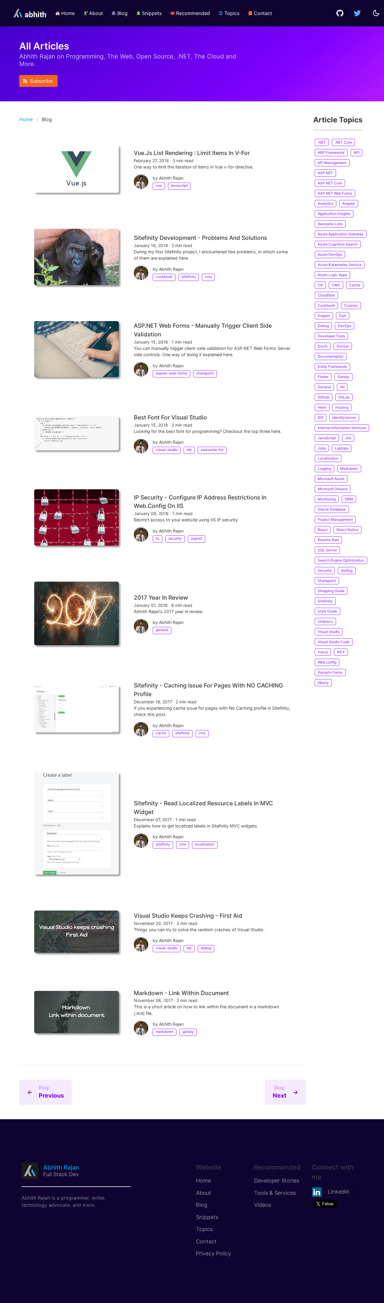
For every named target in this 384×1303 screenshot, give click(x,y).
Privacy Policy (213, 1253)
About (203, 1193)
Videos (262, 1205)
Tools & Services (275, 1193)
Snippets (207, 1217)
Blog (201, 1205)
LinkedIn (339, 1191)
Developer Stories (276, 1180)
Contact (206, 1241)
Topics (204, 1229)
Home (26, 119)
